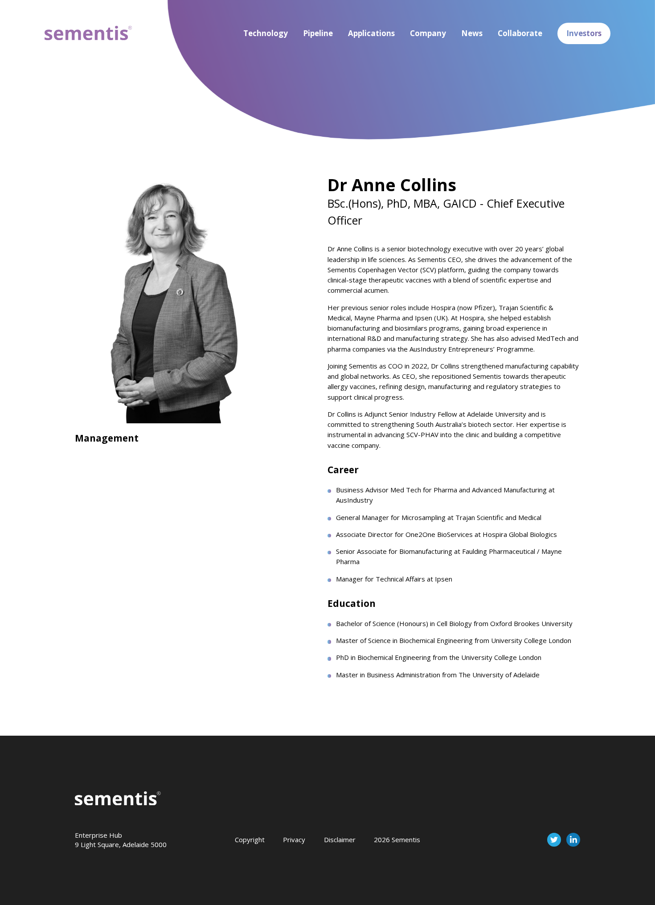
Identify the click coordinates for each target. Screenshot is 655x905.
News (472, 33)
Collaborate (520, 33)
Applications (371, 33)
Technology (265, 33)
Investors (584, 33)
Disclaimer (340, 839)
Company (428, 33)
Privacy (294, 839)
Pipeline (318, 33)
